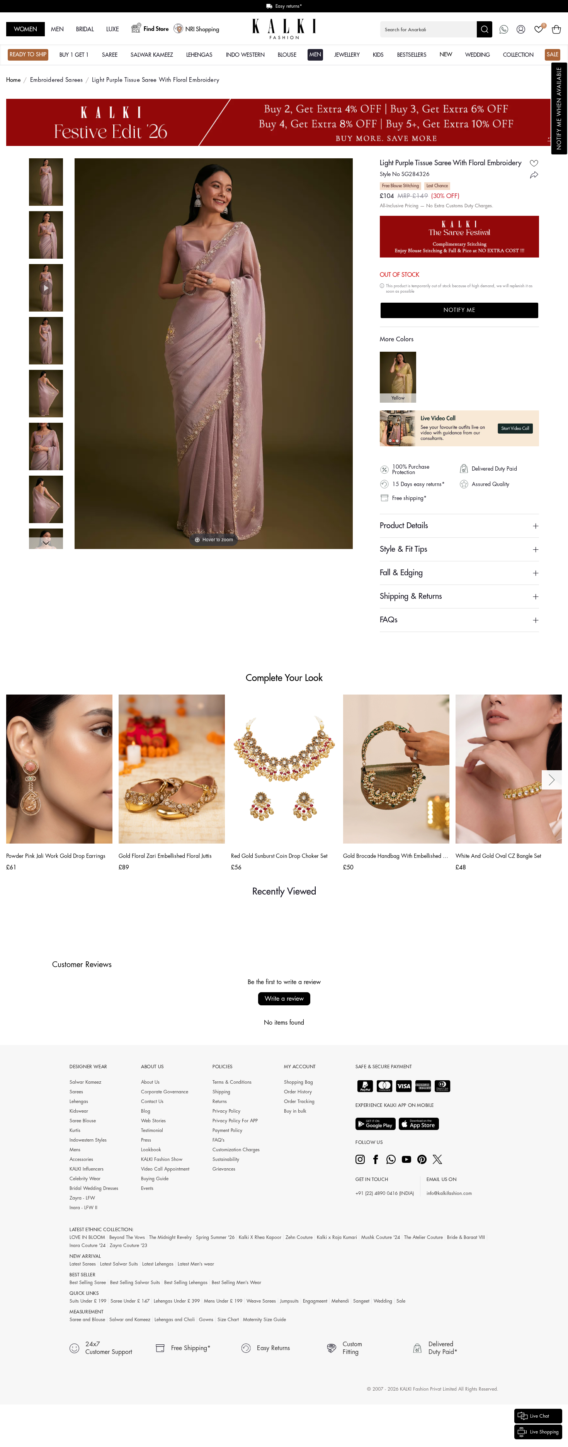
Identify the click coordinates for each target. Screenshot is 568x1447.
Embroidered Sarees (56, 80)
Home (13, 80)
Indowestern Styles (88, 1140)
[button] (559, 108)
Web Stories (153, 1120)
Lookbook (151, 1149)
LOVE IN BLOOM (87, 1237)
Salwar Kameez (85, 1082)
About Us (150, 1082)
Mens (75, 1149)
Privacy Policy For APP (235, 1120)
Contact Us (152, 1101)
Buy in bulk (295, 1111)
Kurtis (75, 1130)
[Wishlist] (538, 29)
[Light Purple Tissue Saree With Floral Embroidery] (46, 182)
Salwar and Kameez (129, 1319)
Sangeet (361, 1301)
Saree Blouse (83, 1120)
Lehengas (79, 1101)
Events (147, 1188)
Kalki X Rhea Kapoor (260, 1237)
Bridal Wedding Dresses (94, 1188)
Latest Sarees (83, 1264)
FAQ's (218, 1140)
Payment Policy (227, 1130)
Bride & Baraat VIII (466, 1237)
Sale (400, 1301)
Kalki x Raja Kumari (337, 1237)
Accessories (81, 1159)
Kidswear (79, 1111)
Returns (220, 1101)
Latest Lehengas (157, 1264)
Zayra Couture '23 (128, 1245)
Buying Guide (154, 1178)
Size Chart (228, 1319)
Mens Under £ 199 (223, 1301)
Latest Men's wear (196, 1264)
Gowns (206, 1319)
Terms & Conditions (232, 1082)
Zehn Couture (299, 1237)
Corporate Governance (164, 1091)
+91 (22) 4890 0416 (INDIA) (384, 1193)
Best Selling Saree (88, 1282)
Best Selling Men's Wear (236, 1282)
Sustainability (226, 1159)
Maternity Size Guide (264, 1319)
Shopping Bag (298, 1082)
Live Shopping (544, 1432)
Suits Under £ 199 (88, 1301)
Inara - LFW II (83, 1207)
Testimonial (152, 1130)
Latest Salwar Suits (119, 1264)
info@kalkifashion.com (449, 1193)
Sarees (76, 1091)
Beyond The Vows (127, 1237)
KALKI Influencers (87, 1169)
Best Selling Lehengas (185, 1282)
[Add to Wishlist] (534, 163)
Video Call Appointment (165, 1169)
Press (146, 1140)
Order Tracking (299, 1101)
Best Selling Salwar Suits (135, 1282)
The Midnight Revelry (170, 1237)
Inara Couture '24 (87, 1245)
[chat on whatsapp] (503, 29)
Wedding (383, 1301)
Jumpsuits (289, 1301)
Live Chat (539, 1416)
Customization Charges (236, 1149)
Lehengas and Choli (175, 1319)
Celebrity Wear (85, 1178)
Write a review (284, 999)
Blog (145, 1111)
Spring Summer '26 (215, 1237)
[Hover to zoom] (214, 353)
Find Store (156, 29)
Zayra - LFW (82, 1198)
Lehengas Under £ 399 (177, 1301)
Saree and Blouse (87, 1319)
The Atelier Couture (423, 1237)
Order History (298, 1091)
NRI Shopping (202, 29)
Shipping (221, 1091)
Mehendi (340, 1301)
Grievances (224, 1169)
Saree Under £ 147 (130, 1301)
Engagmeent (315, 1301)
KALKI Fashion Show (161, 1159)
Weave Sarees (261, 1301)
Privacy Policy (226, 1111)
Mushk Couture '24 (380, 1237)
